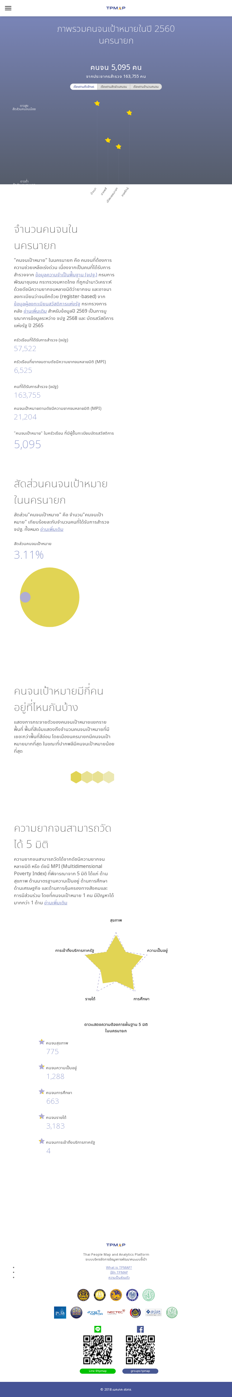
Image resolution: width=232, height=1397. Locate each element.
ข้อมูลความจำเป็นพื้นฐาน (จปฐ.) (66, 274)
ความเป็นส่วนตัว (119, 1277)
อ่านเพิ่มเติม (35, 310)
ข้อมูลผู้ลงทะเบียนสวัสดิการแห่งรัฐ (47, 303)
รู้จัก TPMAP (119, 1272)
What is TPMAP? (119, 1267)
